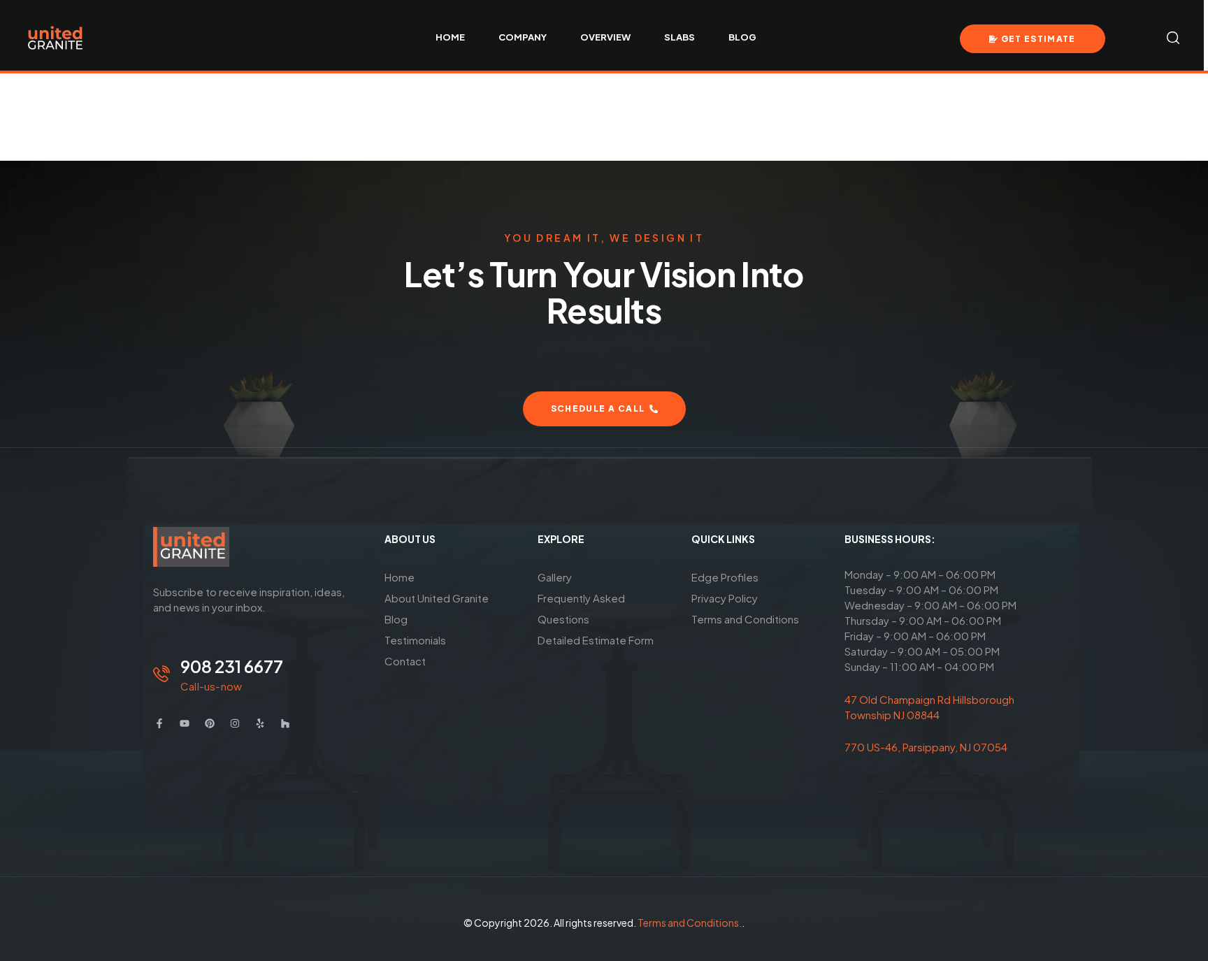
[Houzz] (285, 723)
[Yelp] (260, 723)
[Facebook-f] (159, 723)
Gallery (555, 577)
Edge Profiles (724, 577)
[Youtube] (184, 723)
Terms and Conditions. (690, 922)
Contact (405, 660)
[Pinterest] (210, 723)
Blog (396, 619)
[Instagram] (235, 723)
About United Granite (436, 598)
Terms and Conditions (745, 619)
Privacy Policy (724, 598)
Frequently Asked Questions (581, 608)
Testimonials (415, 639)
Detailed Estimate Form (596, 639)
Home (399, 577)
